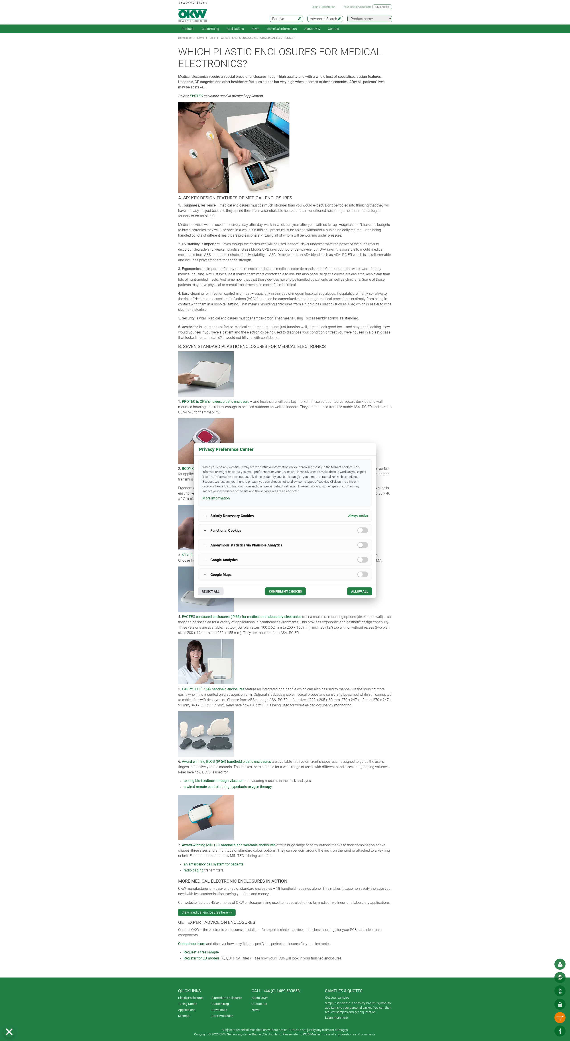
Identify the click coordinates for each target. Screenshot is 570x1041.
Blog (212, 37)
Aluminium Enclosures (227, 998)
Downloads (219, 1010)
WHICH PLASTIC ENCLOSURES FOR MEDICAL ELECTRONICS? (258, 37)
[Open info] (560, 1031)
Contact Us (259, 1004)
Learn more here (336, 1017)
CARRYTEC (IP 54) (196, 689)
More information (216, 498)
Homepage (184, 37)
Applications (235, 29)
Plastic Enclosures (190, 998)
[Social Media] (560, 990)
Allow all (359, 591)
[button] (9, 1031)
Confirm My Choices (285, 591)
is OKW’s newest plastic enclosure (222, 401)
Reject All (211, 591)
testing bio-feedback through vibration (213, 781)
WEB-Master (311, 1034)
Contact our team (191, 944)
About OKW (260, 998)
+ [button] (205, 515)
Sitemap (183, 1016)
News (255, 29)
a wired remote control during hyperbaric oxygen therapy (228, 787)
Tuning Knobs (187, 1004)
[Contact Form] (560, 977)
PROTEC (188, 401)
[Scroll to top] (546, 1031)
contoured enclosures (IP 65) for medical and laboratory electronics (248, 617)
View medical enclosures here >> (206, 912)
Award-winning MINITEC (201, 845)
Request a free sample (201, 952)
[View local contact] (560, 964)
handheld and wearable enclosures (247, 845)
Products (187, 29)
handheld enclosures (227, 689)
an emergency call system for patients (213, 864)
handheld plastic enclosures (248, 761)
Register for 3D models (202, 958)
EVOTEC (196, 96)
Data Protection (222, 1016)
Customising (210, 29)
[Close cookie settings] (9, 1031)
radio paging (194, 870)
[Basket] (560, 1017)
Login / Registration (323, 6)
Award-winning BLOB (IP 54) (204, 761)
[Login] (560, 1004)
